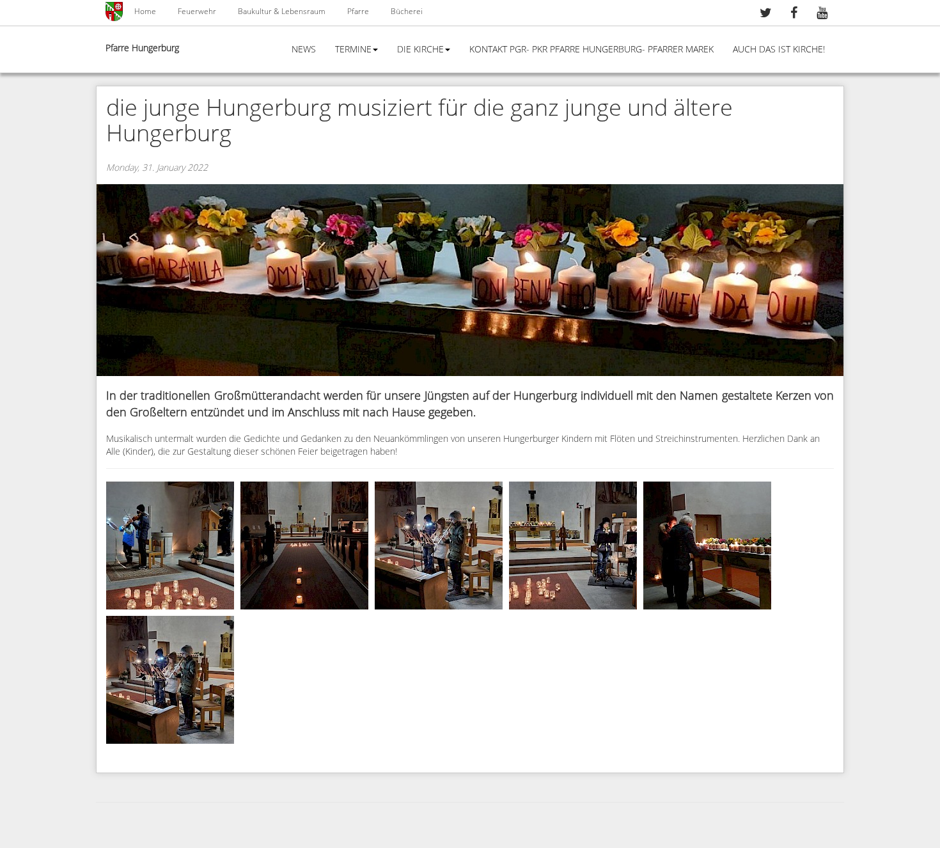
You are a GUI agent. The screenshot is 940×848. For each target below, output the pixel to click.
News (304, 49)
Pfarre (358, 11)
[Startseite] (115, 11)
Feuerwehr (197, 11)
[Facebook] (793, 14)
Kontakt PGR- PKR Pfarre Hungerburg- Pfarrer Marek (591, 49)
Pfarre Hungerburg (142, 48)
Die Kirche (420, 49)
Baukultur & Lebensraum (281, 11)
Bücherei (407, 11)
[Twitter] (765, 14)
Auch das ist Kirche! (779, 49)
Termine (353, 49)
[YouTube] (821, 14)
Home (145, 11)
